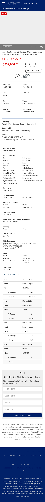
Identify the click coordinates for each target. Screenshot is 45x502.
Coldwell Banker (13, 452)
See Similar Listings (33, 71)
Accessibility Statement (15, 468)
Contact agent (7, 46)
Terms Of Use (15, 464)
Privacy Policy (29, 464)
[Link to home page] (14, 3)
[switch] (30, 46)
